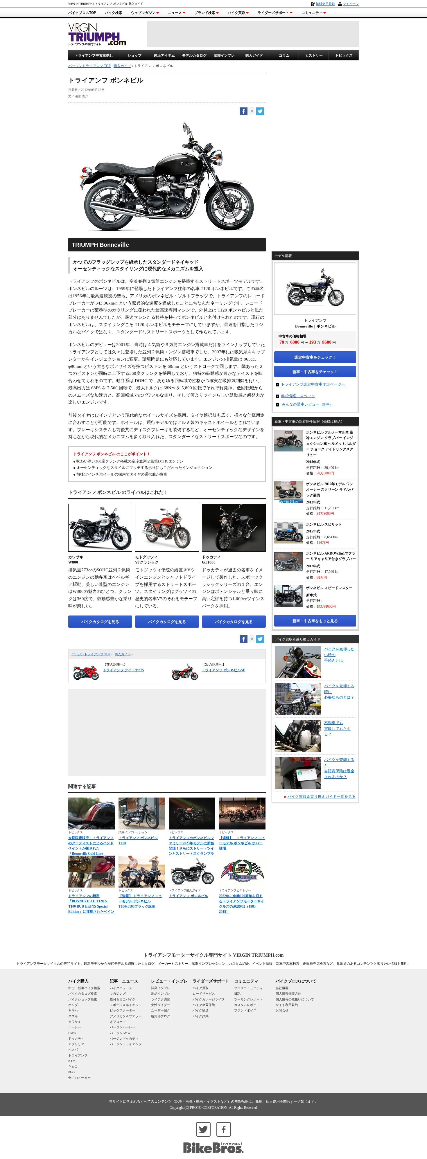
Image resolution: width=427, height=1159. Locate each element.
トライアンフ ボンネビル (188, 896)
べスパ (73, 1049)
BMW (72, 1033)
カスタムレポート (247, 1005)
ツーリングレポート (248, 999)
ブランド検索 (204, 13)
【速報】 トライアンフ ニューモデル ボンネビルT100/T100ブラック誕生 (140, 901)
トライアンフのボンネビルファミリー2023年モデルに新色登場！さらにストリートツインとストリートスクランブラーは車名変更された (191, 848)
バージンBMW (120, 1033)
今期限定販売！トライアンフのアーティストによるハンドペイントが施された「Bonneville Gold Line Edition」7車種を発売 (91, 848)
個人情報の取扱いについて (295, 999)
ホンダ (73, 1005)
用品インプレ (160, 993)
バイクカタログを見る (100, 622)
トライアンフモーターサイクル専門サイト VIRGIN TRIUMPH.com (213, 955)
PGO (71, 1072)
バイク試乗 (201, 1016)
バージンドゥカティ (124, 1038)
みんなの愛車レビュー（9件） (307, 404)
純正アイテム (164, 55)
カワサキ (74, 1021)
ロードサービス (204, 993)
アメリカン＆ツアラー (126, 1016)
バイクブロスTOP (82, 13)
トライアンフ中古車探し (94, 55)
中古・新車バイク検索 (84, 988)
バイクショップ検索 (82, 999)
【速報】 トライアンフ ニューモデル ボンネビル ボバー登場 (242, 843)
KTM (72, 1061)
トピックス (344, 55)
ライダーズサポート (273, 13)
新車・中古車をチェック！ (315, 372)
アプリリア (76, 1044)
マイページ (351, 4)
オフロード (118, 1021)
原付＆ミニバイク (122, 999)
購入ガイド (254, 55)
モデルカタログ (194, 55)
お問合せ (282, 1010)
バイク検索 (113, 13)
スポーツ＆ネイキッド (126, 1005)
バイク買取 (236, 13)
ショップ (134, 55)
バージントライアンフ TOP (90, 654)
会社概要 (282, 988)
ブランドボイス (245, 1010)
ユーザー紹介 (160, 1010)
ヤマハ (73, 1010)
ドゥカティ (76, 1038)
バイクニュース (121, 988)
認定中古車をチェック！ (315, 357)
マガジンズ (118, 993)
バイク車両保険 (204, 1005)
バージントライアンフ (126, 1044)
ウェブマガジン (143, 13)
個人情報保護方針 (288, 993)
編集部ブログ (160, 1016)
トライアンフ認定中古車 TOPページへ (313, 384)
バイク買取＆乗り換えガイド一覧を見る (322, 796)
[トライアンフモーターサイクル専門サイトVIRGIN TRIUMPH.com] (97, 33)
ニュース (175, 13)
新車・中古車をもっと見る (315, 621)
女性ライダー (160, 1005)
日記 (237, 993)
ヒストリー (314, 55)
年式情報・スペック (298, 396)
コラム (284, 55)
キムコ (73, 1066)
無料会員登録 (325, 4)
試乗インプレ (224, 55)
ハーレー (74, 1027)
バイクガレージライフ (209, 999)
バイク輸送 (201, 1010)
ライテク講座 (160, 999)
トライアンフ (77, 1055)
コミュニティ (312, 13)
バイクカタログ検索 (82, 993)
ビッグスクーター (122, 1010)
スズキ (73, 1016)
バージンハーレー (122, 1027)
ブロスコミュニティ (248, 988)
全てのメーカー (79, 1077)
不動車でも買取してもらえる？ (337, 728)
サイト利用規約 (287, 1005)
